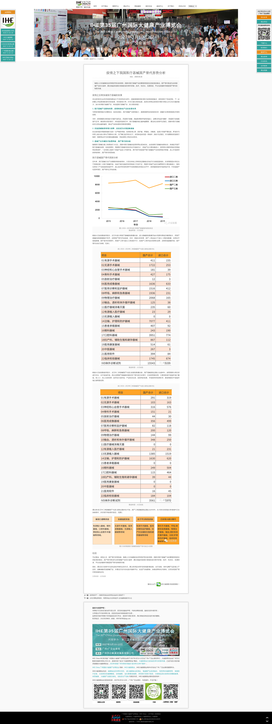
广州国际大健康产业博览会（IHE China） (134, 714)
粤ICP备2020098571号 (131, 719)
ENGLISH (182, 6)
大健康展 (155, 716)
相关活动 (149, 6)
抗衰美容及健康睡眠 (106, 674)
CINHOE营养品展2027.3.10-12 (8, 45)
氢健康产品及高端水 (150, 671)
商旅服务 (138, 6)
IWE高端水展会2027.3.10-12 (7, 58)
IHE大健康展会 (129, 667)
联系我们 (158, 714)
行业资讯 (101, 59)
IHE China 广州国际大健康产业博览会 (105, 667)
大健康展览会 (147, 716)
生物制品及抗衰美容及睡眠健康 (166, 674)
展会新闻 (264, 56)
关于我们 (171, 6)
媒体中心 (160, 6)
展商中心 (115, 6)
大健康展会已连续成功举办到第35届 (152, 661)
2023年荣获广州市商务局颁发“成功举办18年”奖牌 (127, 664)
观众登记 (264, 22)
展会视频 (264, 70)
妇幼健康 (119, 674)
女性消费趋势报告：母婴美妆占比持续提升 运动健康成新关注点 (111, 598)
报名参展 (264, 17)
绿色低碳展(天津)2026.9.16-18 (8, 32)
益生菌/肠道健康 (130, 674)
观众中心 (126, 6)
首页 (95, 6)
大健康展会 (128, 716)
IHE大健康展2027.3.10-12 (8, 38)
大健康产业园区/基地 (108, 676)
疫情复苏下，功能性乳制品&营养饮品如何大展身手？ (107, 595)
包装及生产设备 (123, 676)
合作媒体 (264, 66)
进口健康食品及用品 (133, 671)
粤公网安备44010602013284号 (151, 719)
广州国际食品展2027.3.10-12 (8, 52)
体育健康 (95, 676)
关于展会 (104, 6)
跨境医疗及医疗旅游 (146, 674)
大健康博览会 (137, 716)
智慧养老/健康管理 (166, 671)
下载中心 (264, 43)
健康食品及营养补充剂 (116, 671)
